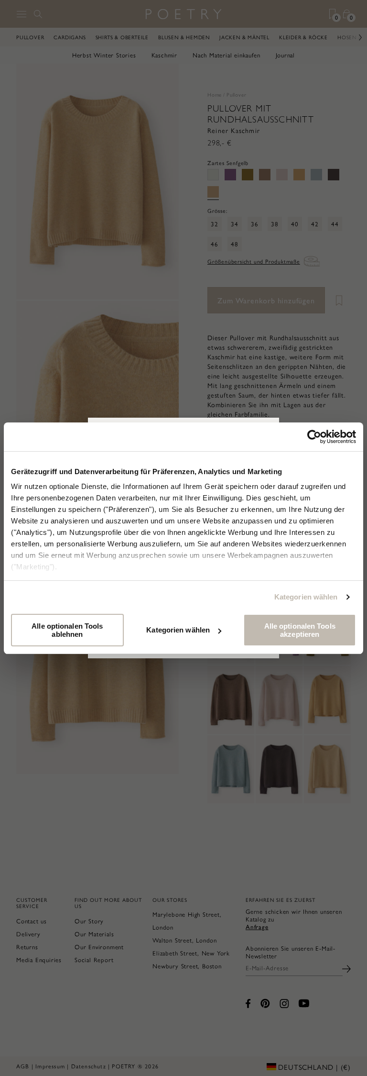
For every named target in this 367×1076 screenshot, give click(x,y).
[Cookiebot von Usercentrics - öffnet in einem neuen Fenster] (314, 437)
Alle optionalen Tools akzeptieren (299, 630)
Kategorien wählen (306, 597)
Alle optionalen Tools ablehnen (67, 630)
